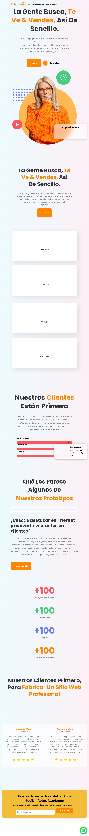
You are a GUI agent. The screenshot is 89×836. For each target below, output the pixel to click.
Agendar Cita (22, 566)
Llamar (34, 63)
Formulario (55, 63)
